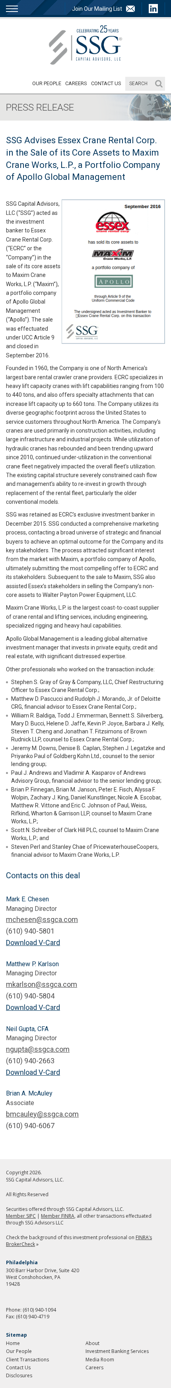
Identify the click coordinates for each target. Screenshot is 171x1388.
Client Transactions (27, 1359)
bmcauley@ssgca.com (42, 1114)
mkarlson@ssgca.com (41, 984)
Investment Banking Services (117, 1351)
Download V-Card (33, 942)
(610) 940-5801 (30, 931)
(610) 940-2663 (30, 1061)
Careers (76, 83)
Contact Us (106, 83)
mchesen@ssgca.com (42, 919)
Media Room (100, 1359)
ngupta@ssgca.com (38, 1049)
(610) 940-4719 (32, 1316)
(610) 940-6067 (30, 1125)
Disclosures (19, 1375)
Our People (46, 83)
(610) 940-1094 (39, 1309)
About (92, 1343)
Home (13, 1343)
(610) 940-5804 (30, 996)
